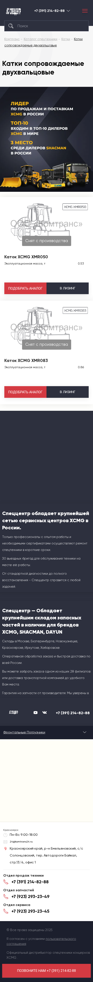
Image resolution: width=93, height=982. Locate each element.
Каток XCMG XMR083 (26, 360)
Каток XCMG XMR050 (26, 256)
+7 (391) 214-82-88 (49, 11)
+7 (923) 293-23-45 (30, 911)
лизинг (67, 288)
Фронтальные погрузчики (24, 732)
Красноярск (68, 10)
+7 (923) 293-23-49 (30, 896)
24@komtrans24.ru (21, 841)
